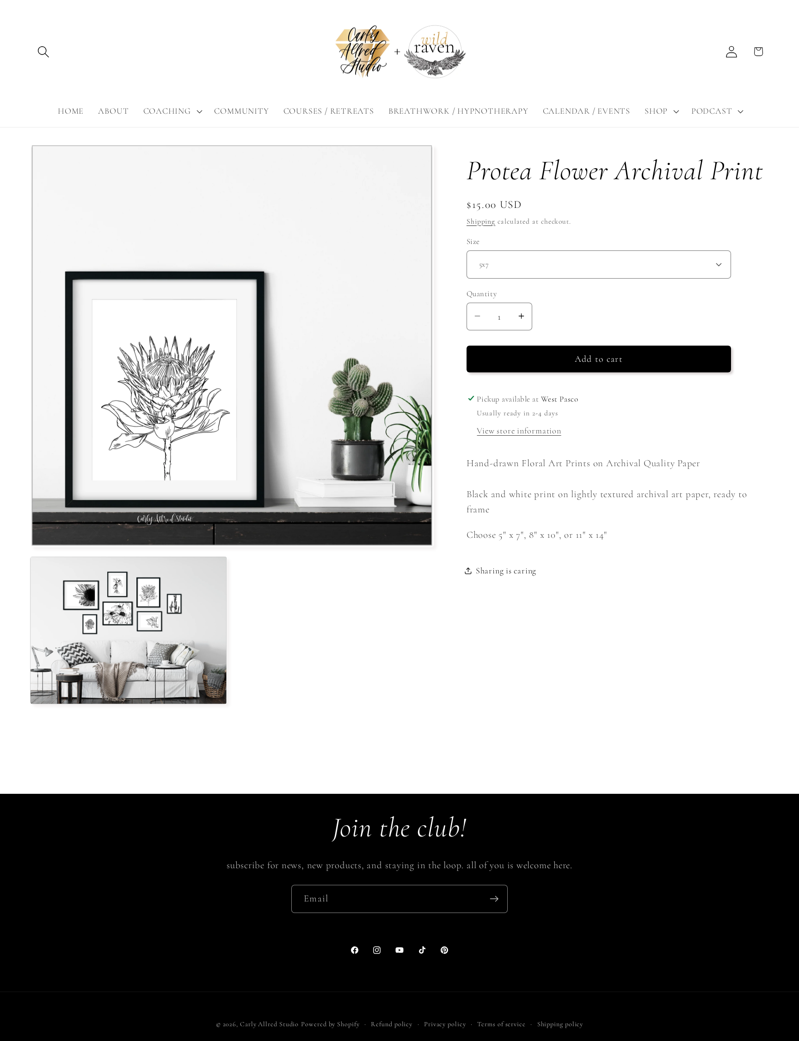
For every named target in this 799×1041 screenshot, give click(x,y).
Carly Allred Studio (269, 1024)
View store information (519, 430)
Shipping (481, 221)
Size (473, 241)
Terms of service (501, 1024)
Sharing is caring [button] (506, 570)
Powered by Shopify (330, 1024)
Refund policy (391, 1024)
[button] (43, 51)
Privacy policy (445, 1024)
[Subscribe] (494, 899)
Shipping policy (560, 1024)
